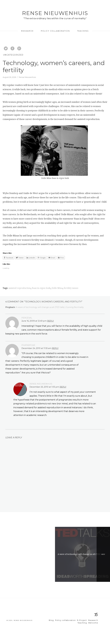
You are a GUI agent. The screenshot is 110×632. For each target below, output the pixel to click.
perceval (26, 318)
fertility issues (71, 288)
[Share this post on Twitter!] (5, 48)
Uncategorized (13, 55)
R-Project (82, 620)
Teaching (83, 31)
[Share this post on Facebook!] (12, 48)
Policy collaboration (55, 31)
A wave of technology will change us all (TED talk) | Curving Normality (50, 307)
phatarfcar (28, 345)
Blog (51, 620)
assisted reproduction (19, 288)
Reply (50, 321)
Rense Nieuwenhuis (55, 13)
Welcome (93, 623)
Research (27, 31)
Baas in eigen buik (41, 288)
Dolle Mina (57, 288)
